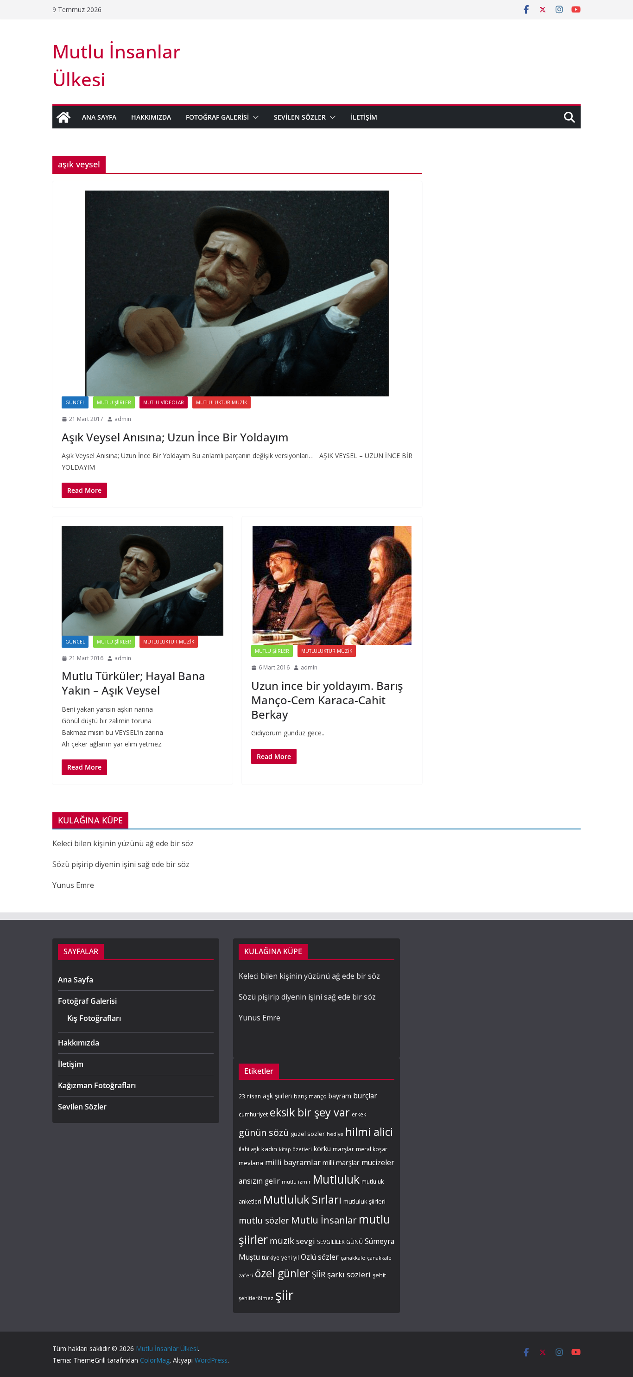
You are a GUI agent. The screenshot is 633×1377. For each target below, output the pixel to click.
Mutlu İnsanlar (324, 1219)
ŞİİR (318, 1274)
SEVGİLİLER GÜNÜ (340, 1241)
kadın (269, 1149)
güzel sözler (308, 1133)
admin (122, 419)
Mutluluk (336, 1179)
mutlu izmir (296, 1182)
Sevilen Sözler (300, 117)
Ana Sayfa (99, 117)
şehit (379, 1275)
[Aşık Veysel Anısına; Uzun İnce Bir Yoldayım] (237, 293)
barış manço (310, 1096)
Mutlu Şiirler (114, 402)
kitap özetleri (295, 1149)
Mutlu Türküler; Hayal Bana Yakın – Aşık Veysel (133, 683)
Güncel (75, 402)
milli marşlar (341, 1162)
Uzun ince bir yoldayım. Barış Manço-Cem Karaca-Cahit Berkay (327, 700)
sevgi (305, 1241)
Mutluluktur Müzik (221, 402)
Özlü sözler (320, 1257)
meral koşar (371, 1149)
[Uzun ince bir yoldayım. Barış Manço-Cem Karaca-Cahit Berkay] (332, 585)
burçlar (365, 1096)
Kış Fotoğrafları (94, 1018)
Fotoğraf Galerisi (217, 117)
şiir (284, 1295)
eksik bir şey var (310, 1112)
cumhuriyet (253, 1114)
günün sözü (264, 1132)
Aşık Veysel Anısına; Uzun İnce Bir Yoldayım (175, 437)
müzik (282, 1240)
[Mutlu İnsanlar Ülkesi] (63, 117)
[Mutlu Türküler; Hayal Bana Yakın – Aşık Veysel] (142, 580)
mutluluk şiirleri (364, 1201)
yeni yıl (290, 1257)
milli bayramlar (293, 1162)
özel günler (282, 1273)
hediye (335, 1134)
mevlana (251, 1163)
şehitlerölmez (256, 1298)
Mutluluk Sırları (302, 1199)
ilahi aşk (249, 1149)
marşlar (343, 1149)
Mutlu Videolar (163, 402)
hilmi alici (369, 1131)
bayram (340, 1095)
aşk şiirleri (277, 1095)
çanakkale (353, 1258)
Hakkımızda (151, 117)
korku (322, 1148)
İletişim (364, 117)
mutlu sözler (264, 1220)
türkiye (270, 1257)
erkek (359, 1114)
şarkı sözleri (349, 1274)
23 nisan (250, 1096)
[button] (254, 117)
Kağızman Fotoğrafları (97, 1085)
